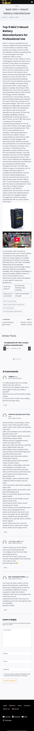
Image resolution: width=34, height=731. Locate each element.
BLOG (20, 705)
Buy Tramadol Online (16, 577)
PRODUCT (12, 705)
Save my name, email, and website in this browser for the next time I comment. (17, 675)
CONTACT (27, 705)
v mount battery (8, 308)
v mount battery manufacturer (12, 311)
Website (6, 669)
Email (5, 661)
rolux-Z (5, 17)
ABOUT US (6, 709)
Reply (5, 405)
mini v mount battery (9, 301)
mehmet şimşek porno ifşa (19, 414)
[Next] (29, 349)
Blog (17, 6)
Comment (7, 630)
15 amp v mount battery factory (26, 322)
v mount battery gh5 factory (8, 322)
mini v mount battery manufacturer (13, 304)
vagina (11, 376)
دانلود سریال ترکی (14, 541)
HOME (5, 705)
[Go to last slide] (4, 349)
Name (5, 653)
